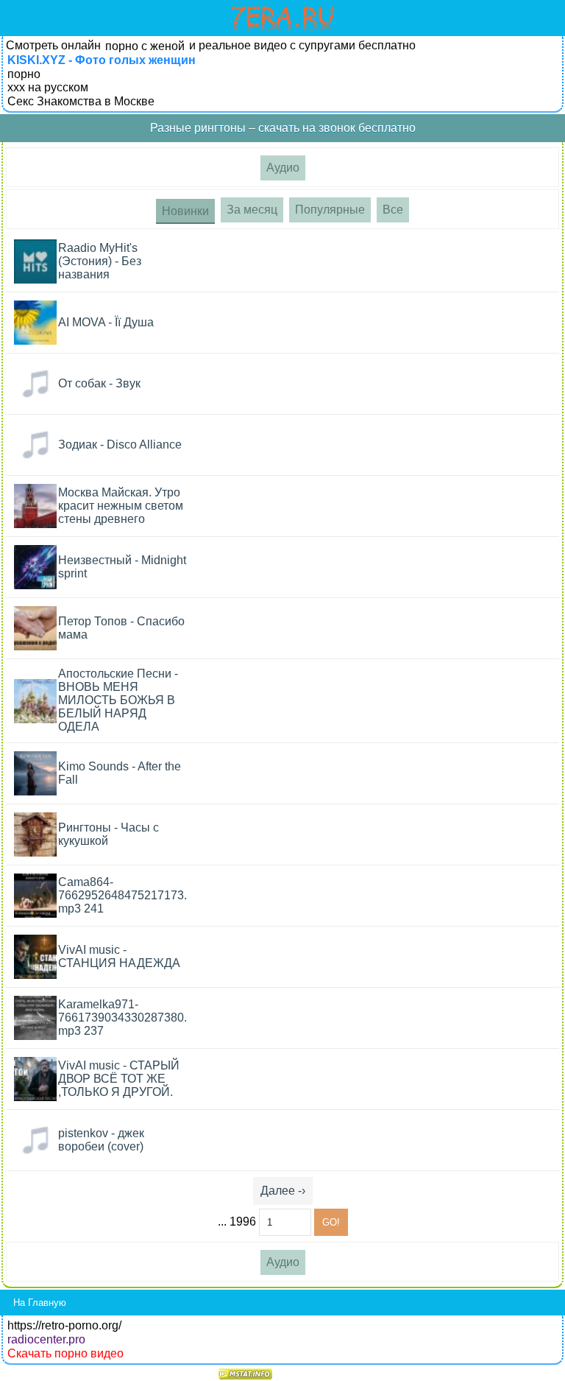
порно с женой (145, 46)
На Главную (39, 1302)
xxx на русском (47, 87)
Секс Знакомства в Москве (80, 101)
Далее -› (282, 1190)
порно (23, 74)
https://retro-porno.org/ (64, 1325)
